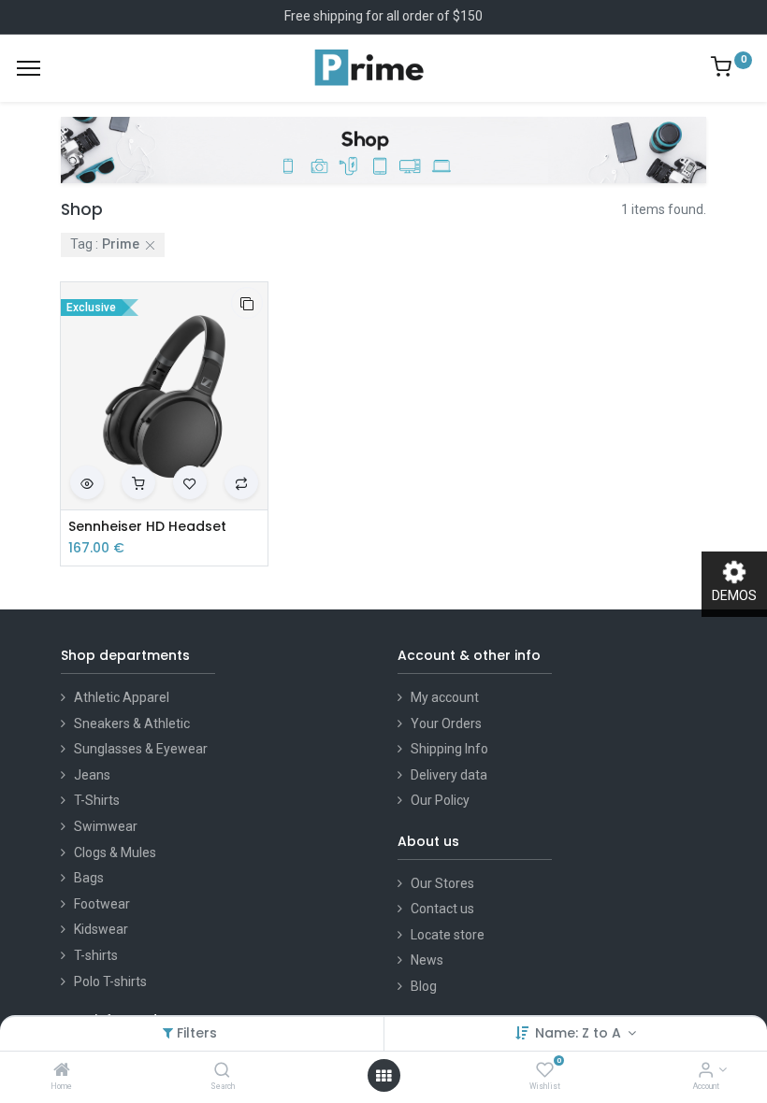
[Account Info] (706, 1071)
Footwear (102, 903)
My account (445, 697)
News (427, 960)
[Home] (61, 1071)
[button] (247, 303)
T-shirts (96, 955)
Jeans (92, 774)
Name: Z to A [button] (580, 1033)
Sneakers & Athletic (132, 723)
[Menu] (28, 68)
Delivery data (449, 774)
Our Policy (440, 800)
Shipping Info (449, 748)
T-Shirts (97, 800)
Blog (424, 986)
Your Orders (446, 723)
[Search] (222, 1071)
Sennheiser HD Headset (147, 527)
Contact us (442, 908)
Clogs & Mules (115, 852)
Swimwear (105, 826)
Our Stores (442, 883)
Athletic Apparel (121, 697)
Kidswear (101, 929)
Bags (89, 877)
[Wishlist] (545, 1071)
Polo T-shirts (110, 981)
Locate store (448, 934)
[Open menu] (383, 1076)
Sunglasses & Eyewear (141, 748)
